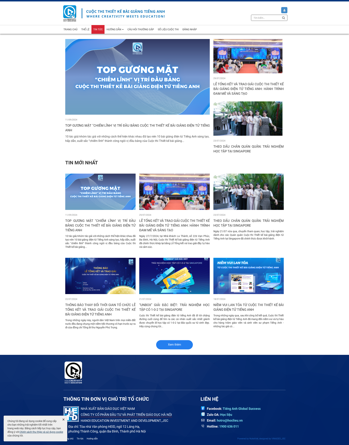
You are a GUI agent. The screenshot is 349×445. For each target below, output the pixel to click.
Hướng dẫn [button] (114, 29)
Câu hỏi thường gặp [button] (140, 29)
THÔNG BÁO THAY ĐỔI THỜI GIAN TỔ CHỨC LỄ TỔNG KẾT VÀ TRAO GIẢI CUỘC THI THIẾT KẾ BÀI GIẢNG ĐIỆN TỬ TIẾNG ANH (100, 309)
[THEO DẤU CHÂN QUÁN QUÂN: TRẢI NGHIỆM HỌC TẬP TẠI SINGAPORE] (247, 118)
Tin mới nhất (81, 163)
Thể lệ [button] (85, 29)
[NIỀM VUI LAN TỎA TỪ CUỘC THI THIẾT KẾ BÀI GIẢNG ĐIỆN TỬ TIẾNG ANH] (248, 275)
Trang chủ (68, 438)
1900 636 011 (229, 426)
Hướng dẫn (92, 438)
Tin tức (80, 438)
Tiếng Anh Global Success (242, 409)
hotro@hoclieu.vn (230, 420)
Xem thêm (174, 344)
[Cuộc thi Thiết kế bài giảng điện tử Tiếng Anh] (70, 13)
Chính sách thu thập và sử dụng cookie (41, 431)
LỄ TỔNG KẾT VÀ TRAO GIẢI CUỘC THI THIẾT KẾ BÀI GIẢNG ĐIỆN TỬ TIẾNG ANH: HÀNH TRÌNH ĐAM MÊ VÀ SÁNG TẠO (248, 88)
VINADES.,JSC (279, 438)
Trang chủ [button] (70, 29)
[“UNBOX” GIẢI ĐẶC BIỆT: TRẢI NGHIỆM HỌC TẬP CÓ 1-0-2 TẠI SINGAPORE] (174, 275)
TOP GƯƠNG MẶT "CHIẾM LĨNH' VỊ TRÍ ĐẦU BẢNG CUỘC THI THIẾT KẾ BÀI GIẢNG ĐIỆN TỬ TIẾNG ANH (100, 225)
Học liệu (226, 415)
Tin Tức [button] (98, 29)
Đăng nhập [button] (189, 29)
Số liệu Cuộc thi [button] (168, 29)
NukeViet (253, 438)
